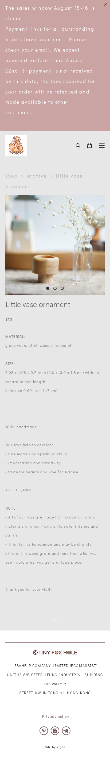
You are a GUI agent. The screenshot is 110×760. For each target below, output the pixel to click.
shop (11, 175)
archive (37, 175)
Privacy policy (55, 716)
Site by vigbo (55, 747)
